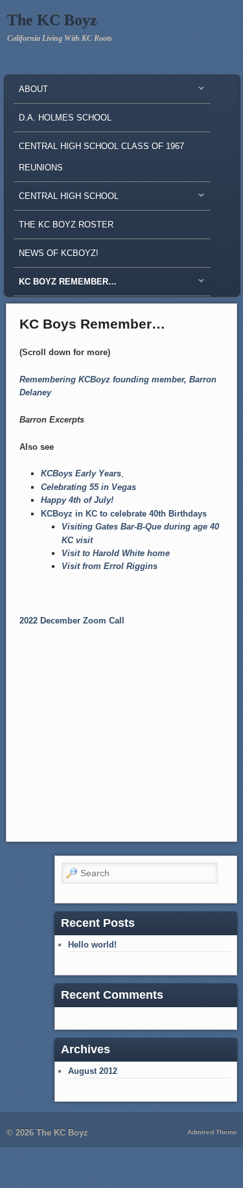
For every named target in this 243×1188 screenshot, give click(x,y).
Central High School (66, 199)
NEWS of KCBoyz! (58, 253)
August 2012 (92, 1071)
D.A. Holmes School (65, 117)
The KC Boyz (52, 20)
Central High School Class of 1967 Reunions (101, 156)
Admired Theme (212, 1132)
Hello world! (92, 944)
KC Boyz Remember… (65, 285)
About (31, 92)
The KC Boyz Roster (66, 224)
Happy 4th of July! (77, 500)
